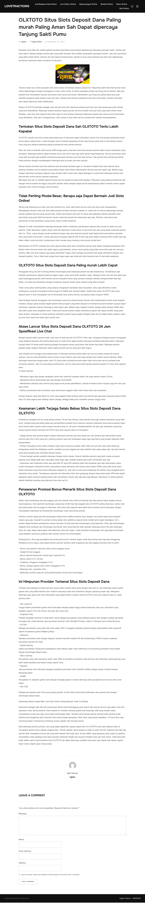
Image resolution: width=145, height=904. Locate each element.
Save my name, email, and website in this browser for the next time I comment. (50, 874)
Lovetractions (17, 6)
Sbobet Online (107, 4)
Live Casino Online (68, 4)
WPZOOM (136, 898)
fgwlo (23, 42)
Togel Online (36, 42)
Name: (21, 839)
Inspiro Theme (125, 898)
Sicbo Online (121, 4)
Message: (23, 813)
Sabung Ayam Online (88, 4)
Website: (22, 863)
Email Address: (25, 851)
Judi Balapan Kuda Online (46, 4)
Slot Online (124, 8)
